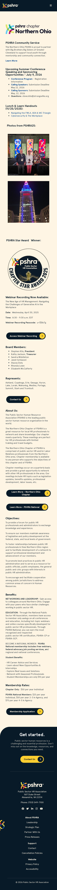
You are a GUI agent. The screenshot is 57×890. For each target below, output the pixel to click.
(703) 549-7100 (36, 802)
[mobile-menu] (50, 5)
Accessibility (32, 869)
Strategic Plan (32, 827)
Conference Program (22, 78)
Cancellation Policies (32, 853)
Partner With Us (32, 832)
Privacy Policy (32, 864)
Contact (32, 848)
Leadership (32, 822)
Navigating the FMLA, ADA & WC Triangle (31, 112)
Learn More (11, 60)
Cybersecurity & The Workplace (26, 115)
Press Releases (32, 837)
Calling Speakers (19, 84)
